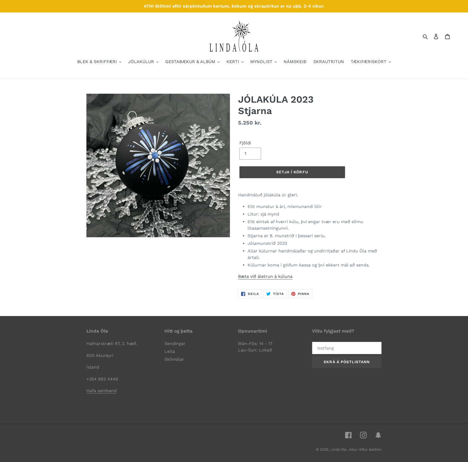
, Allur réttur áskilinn (364, 449)
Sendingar (175, 343)
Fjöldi (245, 142)
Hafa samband (101, 390)
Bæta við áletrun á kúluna (265, 276)
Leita (169, 351)
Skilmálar (174, 359)
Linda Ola (338, 449)
